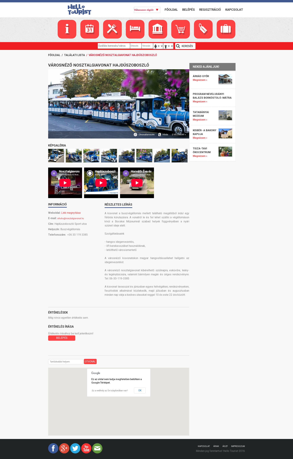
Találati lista (74, 55)
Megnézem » (200, 80)
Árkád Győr (201, 76)
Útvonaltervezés (146, 134)
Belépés (188, 9)
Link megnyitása (71, 212)
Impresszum (238, 446)
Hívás (165, 134)
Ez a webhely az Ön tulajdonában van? (110, 390)
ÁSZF (225, 446)
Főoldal (171, 9)
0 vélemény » (179, 134)
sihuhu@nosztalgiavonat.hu (70, 218)
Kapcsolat (234, 9)
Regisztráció (210, 9)
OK (139, 390)
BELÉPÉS (61, 337)
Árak (216, 446)
